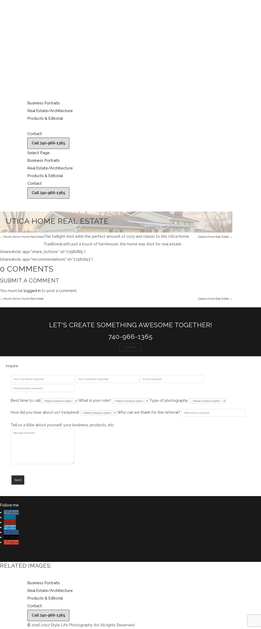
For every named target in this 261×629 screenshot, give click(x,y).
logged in (32, 290)
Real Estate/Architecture (50, 110)
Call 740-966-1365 (48, 143)
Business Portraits (43, 103)
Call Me (130, 347)
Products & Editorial (45, 118)
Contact (34, 133)
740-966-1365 (130, 336)
